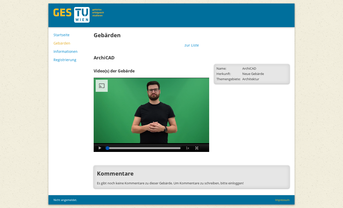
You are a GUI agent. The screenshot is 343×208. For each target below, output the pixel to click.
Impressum (282, 200)
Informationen (65, 51)
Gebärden (61, 43)
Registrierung (64, 59)
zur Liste (192, 45)
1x (187, 148)
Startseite (61, 34)
